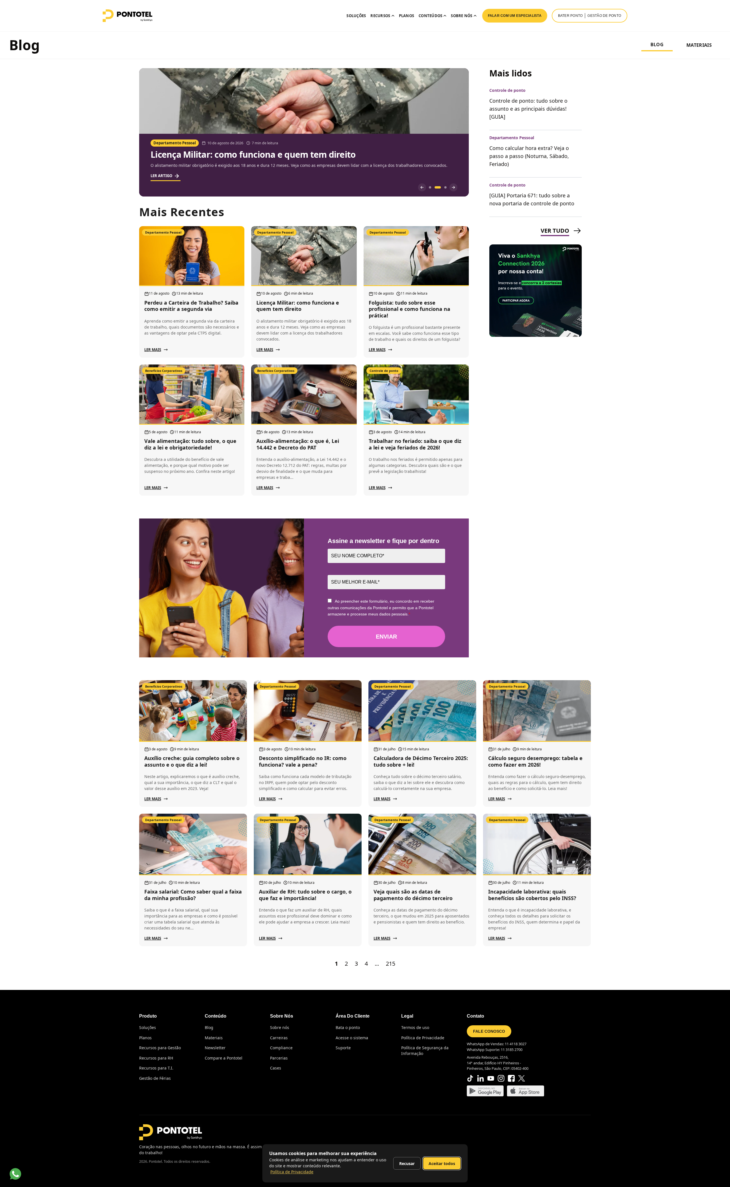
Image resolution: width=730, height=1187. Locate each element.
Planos (406, 15)
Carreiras (279, 1037)
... (377, 963)
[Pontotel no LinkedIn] (480, 1078)
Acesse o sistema (352, 1037)
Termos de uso (415, 1027)
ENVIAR (386, 636)
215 (390, 963)
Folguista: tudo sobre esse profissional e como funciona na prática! (286, 154)
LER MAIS (152, 349)
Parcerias (279, 1058)
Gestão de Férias (155, 1078)
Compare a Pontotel (223, 1058)
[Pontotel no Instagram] (501, 1078)
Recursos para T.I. (156, 1068)
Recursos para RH (156, 1058)
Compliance (281, 1047)
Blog (209, 1027)
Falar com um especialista (515, 16)
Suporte (343, 1047)
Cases (275, 1068)
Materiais (214, 1037)
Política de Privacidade (422, 1037)
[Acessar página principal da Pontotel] (170, 1132)
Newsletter (215, 1047)
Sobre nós (279, 1027)
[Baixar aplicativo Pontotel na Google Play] (485, 1091)
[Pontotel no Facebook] (511, 1078)
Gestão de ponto (604, 16)
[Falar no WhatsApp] (15, 1173)
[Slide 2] (436, 187)
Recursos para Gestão (160, 1047)
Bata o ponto (348, 1027)
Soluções (356, 15)
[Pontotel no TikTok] (470, 1078)
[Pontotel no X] (521, 1078)
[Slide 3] (443, 187)
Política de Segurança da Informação (425, 1050)
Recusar (407, 1163)
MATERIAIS (699, 45)
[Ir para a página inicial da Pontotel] (127, 15)
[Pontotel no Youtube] (490, 1078)
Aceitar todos (442, 1163)
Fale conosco (489, 1031)
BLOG (657, 44)
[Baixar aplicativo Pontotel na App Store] (525, 1091)
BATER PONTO (570, 16)
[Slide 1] (430, 187)
